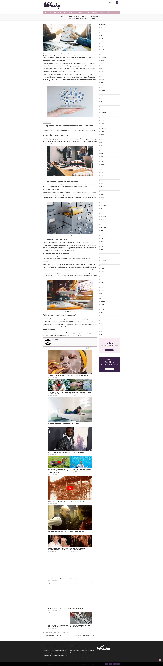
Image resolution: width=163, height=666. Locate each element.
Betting (101, 46)
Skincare (102, 285)
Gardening (102, 142)
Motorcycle (102, 232)
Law (101, 202)
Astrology (102, 38)
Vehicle (101, 326)
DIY (101, 104)
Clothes (102, 82)
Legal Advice (103, 205)
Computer (102, 84)
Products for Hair (103, 263)
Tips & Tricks (103, 309)
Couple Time (103, 87)
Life (101, 208)
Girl (101, 147)
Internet (102, 197)
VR (101, 331)
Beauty (101, 43)
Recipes (102, 268)
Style (88, 12)
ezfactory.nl (45, 261)
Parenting (101, 12)
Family (101, 117)
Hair (101, 158)
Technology (102, 301)
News (55, 12)
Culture (101, 98)
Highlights (102, 175)
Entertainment (94, 12)
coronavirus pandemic (70, 138)
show (49, 122)
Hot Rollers (102, 189)
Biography (102, 49)
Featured (102, 123)
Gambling (102, 137)
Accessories (102, 27)
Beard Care (102, 41)
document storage (65, 632)
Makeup (102, 219)
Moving (101, 238)
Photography (103, 260)
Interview (102, 200)
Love (75, 12)
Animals (102, 30)
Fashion (102, 120)
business (54, 632)
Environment (103, 115)
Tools (101, 312)
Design (101, 101)
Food (101, 126)
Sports (101, 287)
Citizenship (102, 76)
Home (50, 12)
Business (57, 53)
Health (59, 12)
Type (101, 320)
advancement (49, 632)
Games (101, 139)
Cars (101, 63)
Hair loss (102, 167)
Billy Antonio (46, 53)
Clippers (102, 79)
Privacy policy (116, 664)
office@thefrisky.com (77, 655)
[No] (161, 664)
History (101, 178)
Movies (70, 12)
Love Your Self (103, 216)
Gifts (101, 145)
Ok (106, 664)
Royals (107, 12)
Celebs (64, 12)
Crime (101, 93)
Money (101, 230)
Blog (101, 52)
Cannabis (102, 60)
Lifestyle (102, 211)
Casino (101, 65)
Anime (101, 32)
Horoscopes (102, 186)
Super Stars (102, 296)
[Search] (117, 2)
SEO (101, 279)
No (110, 664)
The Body (102, 304)
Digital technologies (91, 68)
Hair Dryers (102, 164)
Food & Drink (103, 128)
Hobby (101, 180)
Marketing (102, 222)
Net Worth (102, 246)
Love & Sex (102, 213)
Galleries (102, 134)
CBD (101, 68)
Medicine (102, 224)
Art (101, 35)
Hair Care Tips (103, 161)
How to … (102, 191)
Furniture (102, 131)
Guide (101, 153)
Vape (101, 323)
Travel (112, 12)
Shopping (102, 282)
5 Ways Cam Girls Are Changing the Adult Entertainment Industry (85, 635)
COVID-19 (102, 90)
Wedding (102, 334)
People (101, 254)
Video (101, 328)
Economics (102, 106)
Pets (101, 257)
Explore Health (109, 350)
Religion (102, 274)
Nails (101, 243)
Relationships (81, 12)
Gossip (101, 150)
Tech (101, 298)
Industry (102, 194)
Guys (101, 156)
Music (101, 241)
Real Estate (102, 265)
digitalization (59, 632)
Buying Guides (103, 57)
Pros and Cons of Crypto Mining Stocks (53, 635)
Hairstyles (102, 169)
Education (102, 109)
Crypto (101, 95)
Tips (101, 306)
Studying (102, 290)
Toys (101, 315)
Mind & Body (103, 227)
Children (102, 73)
